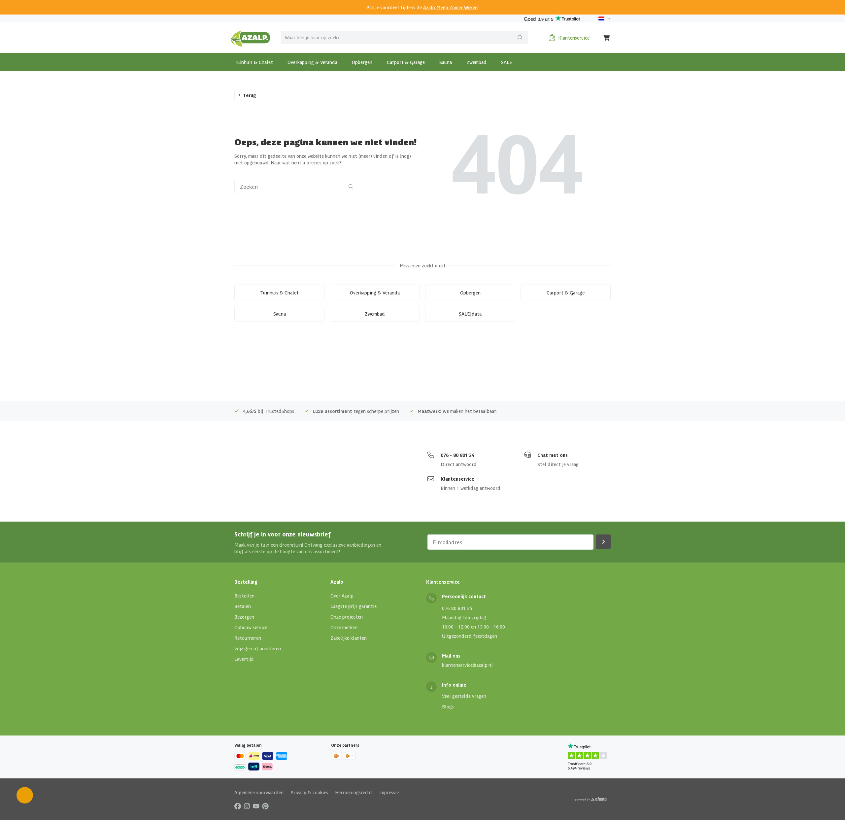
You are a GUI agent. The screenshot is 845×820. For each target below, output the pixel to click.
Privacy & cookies (309, 792)
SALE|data (470, 314)
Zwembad (476, 62)
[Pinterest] (265, 805)
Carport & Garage (406, 62)
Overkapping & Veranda (312, 62)
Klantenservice (457, 479)
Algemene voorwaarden (259, 792)
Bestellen (244, 595)
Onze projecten (346, 616)
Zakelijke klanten (348, 637)
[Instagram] (247, 805)
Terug (249, 95)
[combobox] (404, 37)
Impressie (389, 792)
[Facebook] (237, 805)
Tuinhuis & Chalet (253, 62)
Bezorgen (244, 616)
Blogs (448, 706)
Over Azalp (342, 595)
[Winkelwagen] (606, 37)
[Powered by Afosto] (591, 799)
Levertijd (244, 659)
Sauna (445, 62)
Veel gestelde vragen (464, 696)
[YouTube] (256, 805)
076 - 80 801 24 (457, 455)
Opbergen (362, 62)
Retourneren (247, 637)
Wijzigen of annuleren (257, 648)
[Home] (250, 37)
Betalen (242, 606)
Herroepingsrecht (353, 792)
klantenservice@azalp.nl (467, 665)
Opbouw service (250, 627)
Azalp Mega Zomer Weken (450, 7)
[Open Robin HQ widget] (25, 795)
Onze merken (343, 627)
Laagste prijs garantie (353, 606)
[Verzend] (520, 37)
